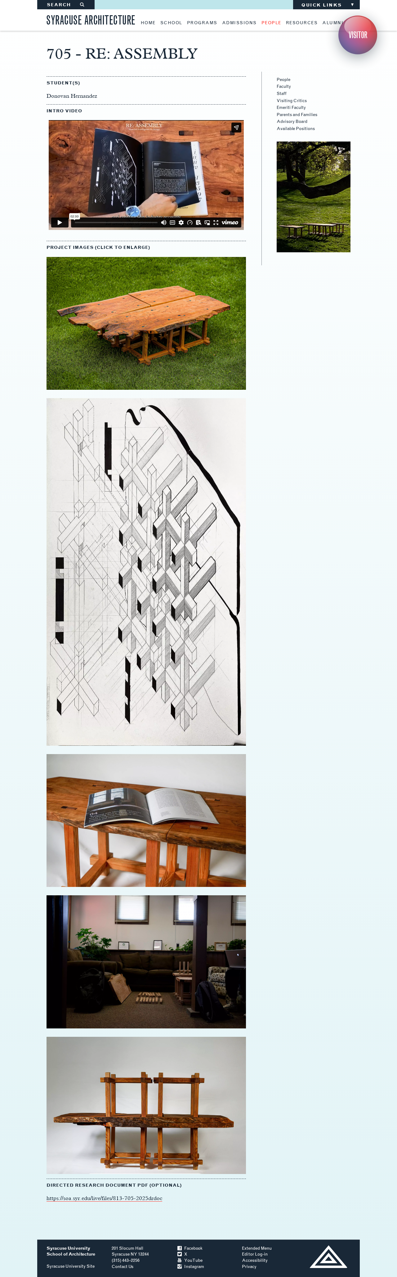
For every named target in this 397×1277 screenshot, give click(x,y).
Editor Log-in (255, 1254)
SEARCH (66, 4)
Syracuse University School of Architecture (71, 1251)
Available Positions (296, 128)
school (171, 22)
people (271, 22)
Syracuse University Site (71, 1266)
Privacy (249, 1266)
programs (202, 22)
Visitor (358, 35)
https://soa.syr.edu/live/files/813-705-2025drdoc (104, 1198)
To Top (328, 1256)
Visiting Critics (292, 100)
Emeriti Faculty (291, 107)
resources (302, 22)
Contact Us (122, 1266)
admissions (239, 22)
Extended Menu (257, 1248)
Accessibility (255, 1260)
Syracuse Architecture (91, 19)
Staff (282, 93)
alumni (332, 22)
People (283, 79)
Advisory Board (292, 121)
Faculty (284, 86)
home (148, 22)
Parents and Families (297, 114)
